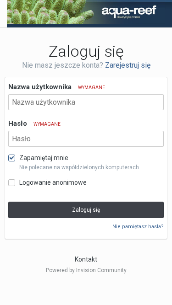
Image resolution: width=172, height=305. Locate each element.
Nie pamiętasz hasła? (138, 227)
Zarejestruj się (127, 65)
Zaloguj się (86, 210)
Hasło (34, 123)
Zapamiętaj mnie (43, 157)
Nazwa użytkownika (56, 87)
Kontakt (86, 259)
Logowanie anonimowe (53, 182)
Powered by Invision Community (86, 270)
